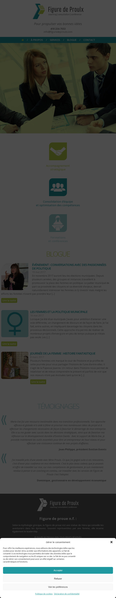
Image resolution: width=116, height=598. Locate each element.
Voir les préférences (58, 587)
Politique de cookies (44, 594)
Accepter (58, 570)
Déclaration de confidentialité (66, 594)
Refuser (58, 578)
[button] (111, 542)
